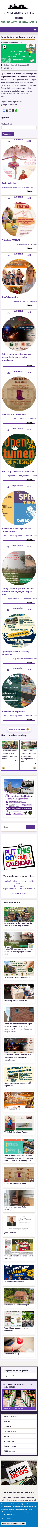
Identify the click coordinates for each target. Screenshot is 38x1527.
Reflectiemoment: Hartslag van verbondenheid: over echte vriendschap (17, 1057)
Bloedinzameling (11, 1354)
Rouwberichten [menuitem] (10, 1416)
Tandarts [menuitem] (7, 1426)
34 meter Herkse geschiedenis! (17, 977)
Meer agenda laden (17, 729)
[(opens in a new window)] (19, 856)
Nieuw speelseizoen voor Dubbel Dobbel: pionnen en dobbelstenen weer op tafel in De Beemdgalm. (18, 1158)
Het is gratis (18, 886)
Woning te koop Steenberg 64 (16, 1305)
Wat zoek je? (6, 124)
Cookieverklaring (8, 1514)
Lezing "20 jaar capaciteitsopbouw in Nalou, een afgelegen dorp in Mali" (28, 756)
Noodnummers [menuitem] (10, 1441)
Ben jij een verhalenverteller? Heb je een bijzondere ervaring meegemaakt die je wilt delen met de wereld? (19, 1500)
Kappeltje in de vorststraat (13, 1408)
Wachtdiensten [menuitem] (10, 1446)
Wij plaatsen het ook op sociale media (18, 889)
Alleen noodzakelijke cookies (13, 1523)
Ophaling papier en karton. (15, 1000)
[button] (18, 53)
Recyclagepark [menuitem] (10, 1431)
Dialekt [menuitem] (7, 1436)
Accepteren (6, 1518)
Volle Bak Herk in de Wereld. (16, 1132)
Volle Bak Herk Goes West (15, 1183)
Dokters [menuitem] (7, 1421)
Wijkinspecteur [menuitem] (10, 1451)
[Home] (19, 5)
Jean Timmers (10, 1232)
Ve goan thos (8, 1375)
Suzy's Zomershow (12, 1109)
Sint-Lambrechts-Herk (19, 15)
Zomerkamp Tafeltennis (14, 1281)
